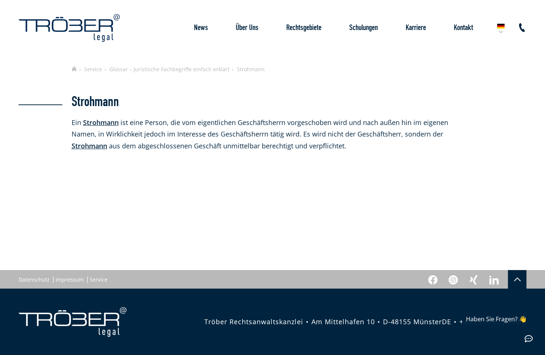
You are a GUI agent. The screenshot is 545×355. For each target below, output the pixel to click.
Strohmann (101, 122)
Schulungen (363, 27)
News (201, 27)
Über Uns (247, 27)
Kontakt (463, 27)
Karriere (416, 27)
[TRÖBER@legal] (69, 28)
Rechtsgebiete (303, 27)
